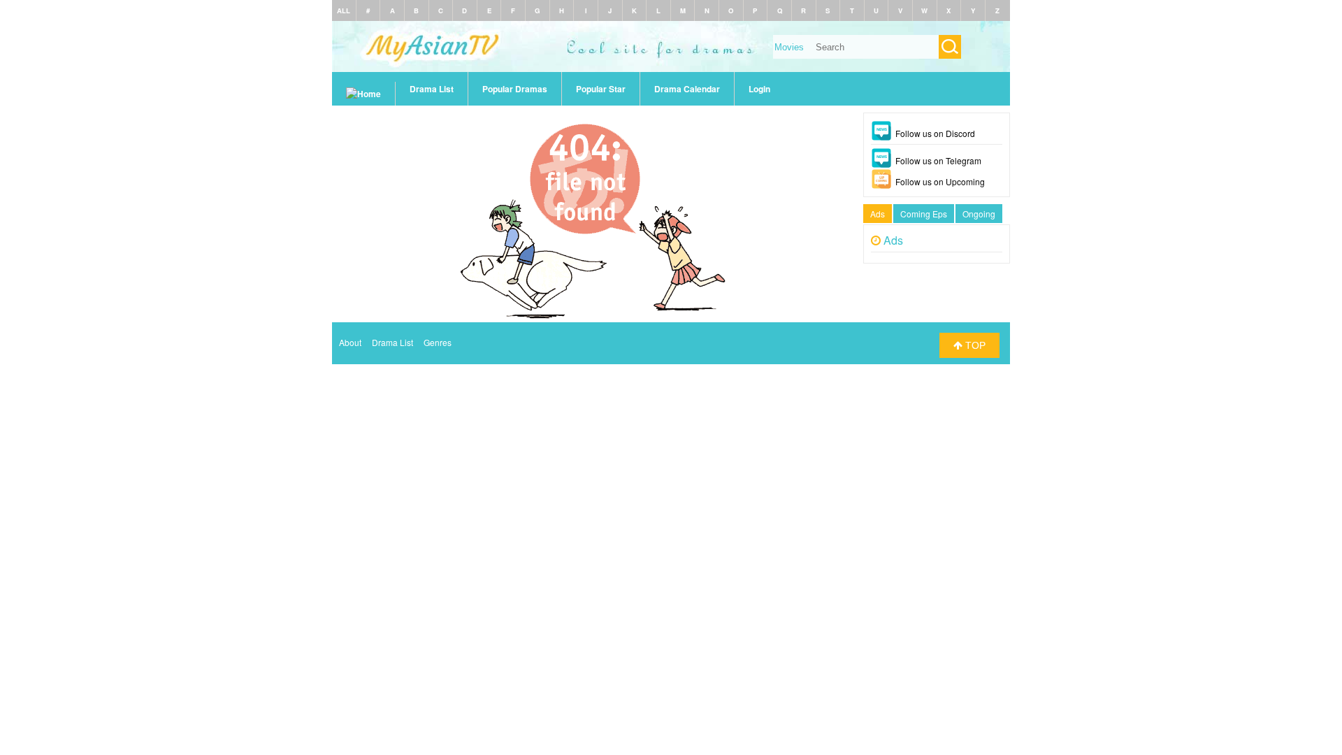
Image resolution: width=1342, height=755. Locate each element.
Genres (438, 342)
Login (759, 88)
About (350, 342)
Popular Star (601, 88)
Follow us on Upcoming (940, 181)
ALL (343, 10)
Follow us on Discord (935, 133)
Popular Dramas (514, 88)
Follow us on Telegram (938, 160)
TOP (974, 345)
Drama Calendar (687, 88)
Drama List (432, 88)
